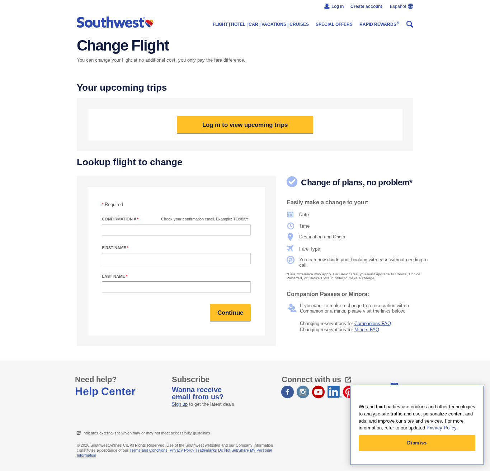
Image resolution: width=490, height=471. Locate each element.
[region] (417, 425)
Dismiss (417, 443)
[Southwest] (117, 22)
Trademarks (206, 450)
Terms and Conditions (148, 450)
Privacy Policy (182, 450)
